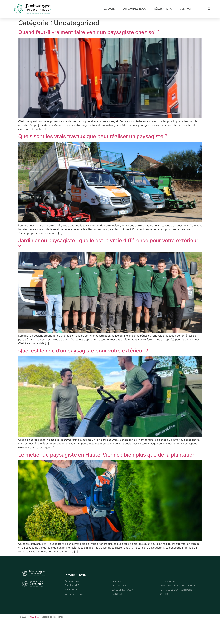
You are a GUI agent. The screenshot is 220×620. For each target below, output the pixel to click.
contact (185, 8)
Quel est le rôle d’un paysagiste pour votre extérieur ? (83, 350)
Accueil (109, 8)
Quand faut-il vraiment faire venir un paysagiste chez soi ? (89, 32)
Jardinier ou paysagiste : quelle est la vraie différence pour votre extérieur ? (108, 243)
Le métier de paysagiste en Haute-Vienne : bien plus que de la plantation (107, 455)
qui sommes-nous (134, 8)
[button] (209, 9)
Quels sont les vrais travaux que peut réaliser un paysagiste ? (92, 136)
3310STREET (34, 617)
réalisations (163, 8)
